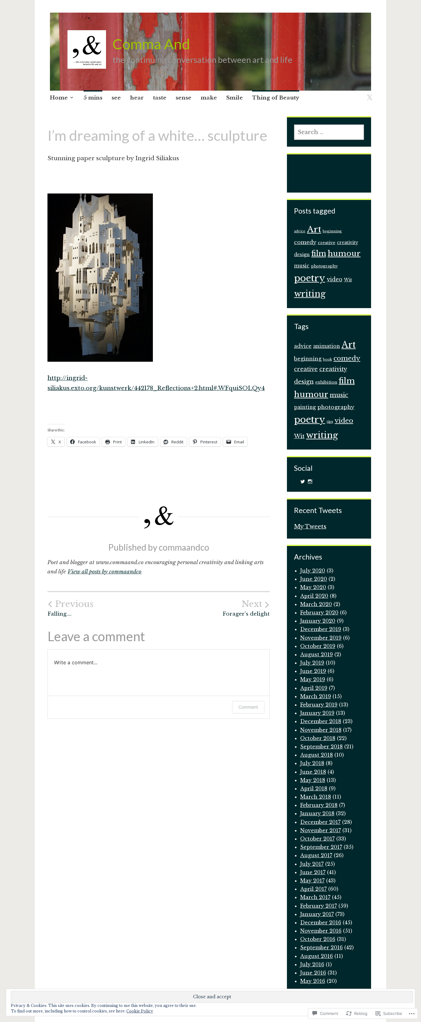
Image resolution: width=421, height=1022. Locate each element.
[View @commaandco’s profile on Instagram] (310, 481)
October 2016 (317, 939)
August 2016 (316, 956)
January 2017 (317, 914)
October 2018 (317, 738)
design (302, 254)
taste (159, 98)
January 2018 (317, 813)
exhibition (326, 382)
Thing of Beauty (275, 98)
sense (183, 98)
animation (326, 346)
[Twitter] (368, 93)
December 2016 (320, 922)
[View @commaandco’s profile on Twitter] (302, 481)
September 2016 (321, 947)
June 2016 (313, 973)
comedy (305, 242)
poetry (309, 278)
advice (299, 231)
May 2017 (312, 880)
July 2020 (312, 571)
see (116, 98)
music (301, 266)
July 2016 (312, 964)
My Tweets (310, 526)
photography (324, 266)
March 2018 (315, 797)
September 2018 (321, 746)
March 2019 (315, 696)
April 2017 (313, 889)
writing (309, 294)
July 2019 (312, 663)
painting (305, 407)
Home (59, 98)
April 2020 (314, 596)
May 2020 (313, 587)
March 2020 (316, 604)
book (327, 359)
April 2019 (313, 688)
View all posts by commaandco (104, 571)
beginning (332, 231)
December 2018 (320, 721)
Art (314, 229)
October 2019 (317, 646)
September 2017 (321, 847)
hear (137, 98)
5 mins (93, 98)
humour (344, 253)
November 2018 (320, 730)
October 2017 (317, 839)
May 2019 (312, 679)
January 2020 (317, 621)
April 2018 (313, 788)
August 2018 (316, 755)
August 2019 (316, 654)
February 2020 (319, 612)
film (318, 253)
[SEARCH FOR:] (329, 132)
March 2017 (315, 897)
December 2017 (320, 822)
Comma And (151, 43)
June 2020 (313, 579)
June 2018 (313, 772)
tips (330, 422)
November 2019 (320, 638)
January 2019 (317, 713)
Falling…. (70, 608)
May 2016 (312, 981)
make (209, 98)
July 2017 (312, 864)
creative (326, 242)
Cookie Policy (139, 1011)
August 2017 (316, 855)
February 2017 (318, 906)
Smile (234, 98)
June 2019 (313, 671)
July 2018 (312, 763)
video (334, 279)
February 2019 (318, 705)
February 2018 (318, 805)
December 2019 (320, 629)
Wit (348, 280)
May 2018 (312, 780)
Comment (248, 707)
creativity (347, 242)
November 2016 (320, 931)
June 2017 (312, 872)
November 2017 (320, 830)
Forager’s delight (246, 608)
